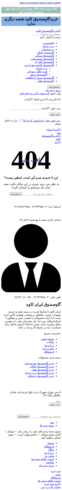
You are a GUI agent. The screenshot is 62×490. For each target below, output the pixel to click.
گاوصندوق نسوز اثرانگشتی (39, 77)
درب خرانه (48, 46)
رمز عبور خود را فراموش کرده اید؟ (41, 120)
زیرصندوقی (47, 49)
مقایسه (50, 462)
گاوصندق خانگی (45, 52)
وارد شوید (54, 114)
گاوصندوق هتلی (45, 81)
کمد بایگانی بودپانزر (37, 71)
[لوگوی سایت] (48, 30)
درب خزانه (41, 68)
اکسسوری (48, 43)
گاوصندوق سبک (38, 74)
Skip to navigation (29, 2)
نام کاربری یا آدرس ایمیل (42, 99)
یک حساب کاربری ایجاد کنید (34, 93)
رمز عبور (51, 108)
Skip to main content (50, 2)
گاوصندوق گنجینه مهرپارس (39, 65)
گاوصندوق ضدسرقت (42, 58)
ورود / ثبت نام (46, 465)
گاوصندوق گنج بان (44, 62)
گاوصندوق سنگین (44, 55)
